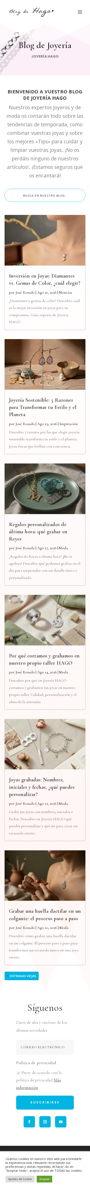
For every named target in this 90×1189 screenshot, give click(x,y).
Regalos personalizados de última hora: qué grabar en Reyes (38, 531)
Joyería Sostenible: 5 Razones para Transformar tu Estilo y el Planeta (43, 407)
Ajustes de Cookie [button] (20, 1179)
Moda (63, 548)
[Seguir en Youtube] (60, 1121)
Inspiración (68, 423)
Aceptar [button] (44, 1179)
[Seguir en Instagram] (45, 1121)
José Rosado (25, 292)
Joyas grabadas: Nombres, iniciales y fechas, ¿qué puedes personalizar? (42, 787)
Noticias (65, 292)
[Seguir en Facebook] (29, 1121)
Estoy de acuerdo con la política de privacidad (39, 1080)
